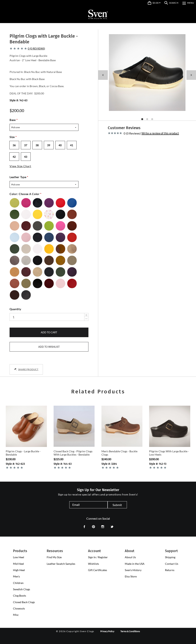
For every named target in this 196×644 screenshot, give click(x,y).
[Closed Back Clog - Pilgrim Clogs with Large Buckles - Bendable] (74, 426)
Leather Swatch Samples (61, 563)
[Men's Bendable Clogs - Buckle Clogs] (122, 426)
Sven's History (133, 570)
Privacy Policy (107, 631)
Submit (117, 505)
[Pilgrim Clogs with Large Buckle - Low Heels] (169, 426)
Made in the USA (135, 563)
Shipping (170, 557)
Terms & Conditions (130, 631)
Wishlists (93, 563)
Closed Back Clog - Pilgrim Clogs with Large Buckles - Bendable (73, 453)
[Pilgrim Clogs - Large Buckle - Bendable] (26, 426)
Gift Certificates (97, 570)
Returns (169, 570)
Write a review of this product (160, 133)
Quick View (26, 441)
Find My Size (54, 557)
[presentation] (18, 557)
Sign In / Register (98, 557)
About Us (130, 557)
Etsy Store (131, 576)
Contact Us (171, 563)
